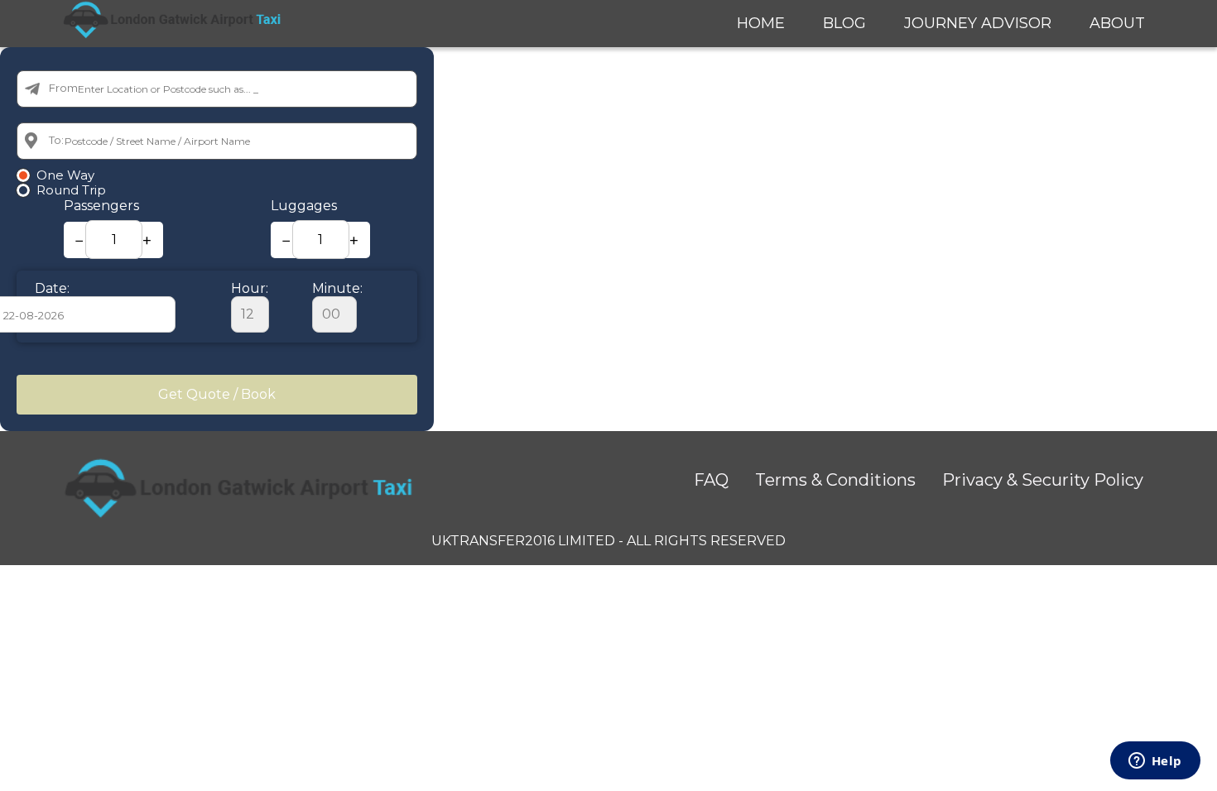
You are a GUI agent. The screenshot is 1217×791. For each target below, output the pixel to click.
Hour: (249, 288)
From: (64, 87)
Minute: (337, 288)
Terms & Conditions (835, 480)
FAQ (711, 480)
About (1117, 23)
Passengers (101, 205)
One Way (65, 175)
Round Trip (71, 190)
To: (56, 139)
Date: (52, 288)
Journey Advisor (977, 23)
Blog (844, 23)
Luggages (304, 205)
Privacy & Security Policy (1042, 480)
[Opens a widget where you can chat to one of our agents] (1154, 762)
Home (761, 23)
